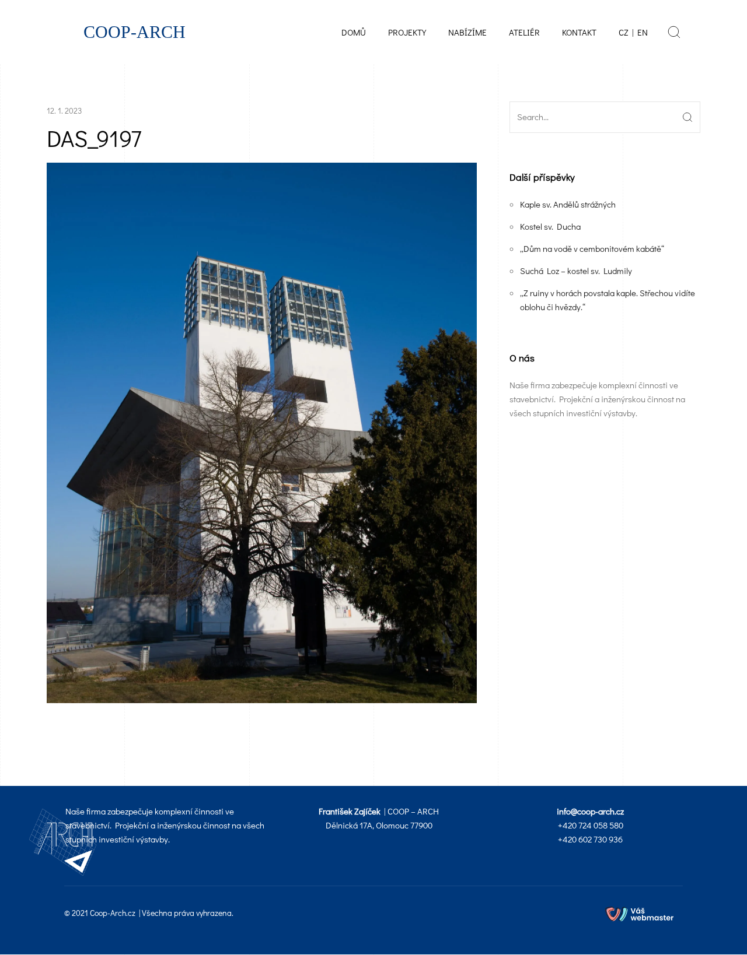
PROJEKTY (407, 32)
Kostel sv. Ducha (550, 226)
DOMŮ (353, 32)
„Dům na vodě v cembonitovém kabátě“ (592, 248)
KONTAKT (579, 32)
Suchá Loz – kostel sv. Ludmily (576, 270)
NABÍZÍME (467, 32)
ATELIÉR (524, 32)
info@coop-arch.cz (590, 811)
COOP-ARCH (134, 32)
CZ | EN (633, 32)
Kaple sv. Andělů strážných (568, 204)
